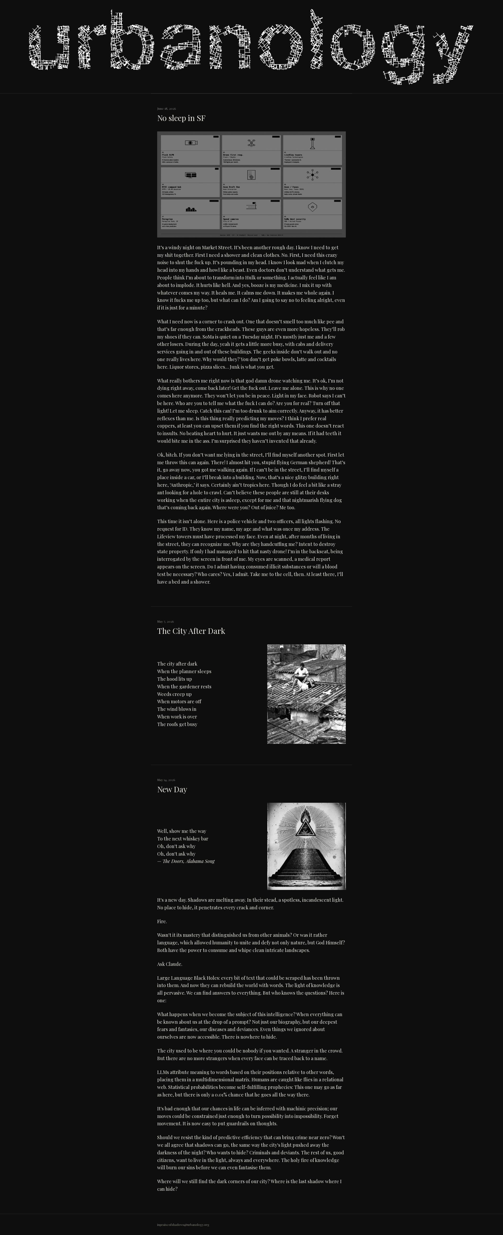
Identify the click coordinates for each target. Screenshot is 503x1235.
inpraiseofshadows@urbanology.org (183, 1224)
